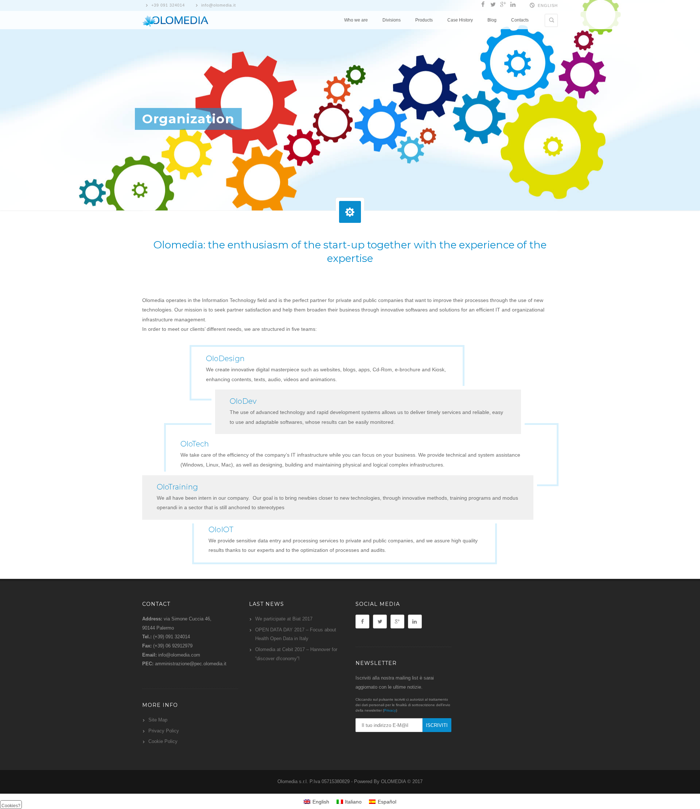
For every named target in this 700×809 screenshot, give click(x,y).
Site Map (157, 720)
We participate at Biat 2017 (283, 619)
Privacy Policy (163, 730)
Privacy (390, 710)
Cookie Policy (163, 741)
